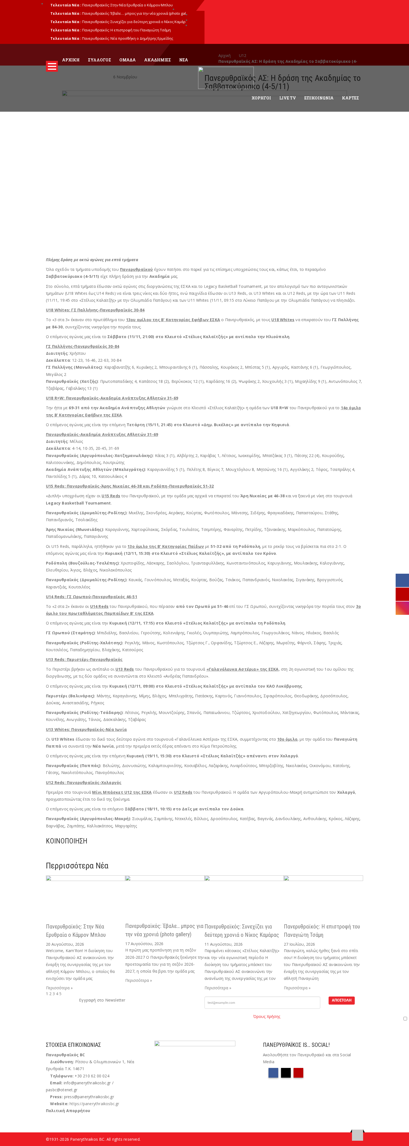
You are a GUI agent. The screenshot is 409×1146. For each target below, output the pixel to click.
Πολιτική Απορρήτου (68, 1110)
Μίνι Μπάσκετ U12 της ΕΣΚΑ (122, 792)
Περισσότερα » (59, 987)
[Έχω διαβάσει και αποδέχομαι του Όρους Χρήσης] (306, 1018)
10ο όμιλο (287, 739)
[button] (47, 853)
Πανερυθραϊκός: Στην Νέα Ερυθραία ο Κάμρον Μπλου (127, 5)
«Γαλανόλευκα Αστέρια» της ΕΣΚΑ (242, 669)
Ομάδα (127, 60)
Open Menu (52, 66)
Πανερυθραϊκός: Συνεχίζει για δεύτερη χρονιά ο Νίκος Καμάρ (134, 21)
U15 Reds (111, 495)
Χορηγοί (261, 98)
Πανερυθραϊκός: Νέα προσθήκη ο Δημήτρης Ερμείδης (127, 38)
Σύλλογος (99, 60)
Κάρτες (350, 98)
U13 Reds (124, 669)
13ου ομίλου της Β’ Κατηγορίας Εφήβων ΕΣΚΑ (173, 319)
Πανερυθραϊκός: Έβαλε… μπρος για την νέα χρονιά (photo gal (134, 13)
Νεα (183, 60)
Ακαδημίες (157, 60)
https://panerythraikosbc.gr (94, 1103)
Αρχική (71, 60)
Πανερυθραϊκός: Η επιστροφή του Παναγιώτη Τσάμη (126, 30)
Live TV (287, 98)
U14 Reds (99, 606)
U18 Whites (282, 319)
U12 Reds (183, 792)
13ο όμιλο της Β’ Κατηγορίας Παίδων (165, 546)
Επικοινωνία (319, 98)
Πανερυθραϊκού (136, 269)
